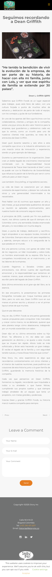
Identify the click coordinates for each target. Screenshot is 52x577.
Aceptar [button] (26, 573)
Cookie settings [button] (39, 569)
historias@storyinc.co (29, 528)
